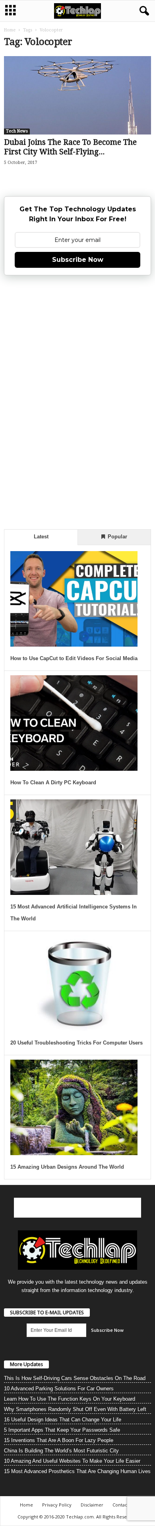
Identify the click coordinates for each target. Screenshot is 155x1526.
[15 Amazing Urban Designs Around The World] (74, 1107)
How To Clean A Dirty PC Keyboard (53, 782)
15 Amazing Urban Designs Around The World (67, 1167)
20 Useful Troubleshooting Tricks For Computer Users (76, 1043)
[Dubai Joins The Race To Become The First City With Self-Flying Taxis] (77, 95)
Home (9, 30)
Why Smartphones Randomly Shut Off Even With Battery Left (75, 1409)
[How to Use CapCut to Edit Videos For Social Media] (74, 599)
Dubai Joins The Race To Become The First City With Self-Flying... (70, 147)
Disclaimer (92, 1505)
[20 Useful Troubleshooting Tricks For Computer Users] (74, 983)
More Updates (26, 1364)
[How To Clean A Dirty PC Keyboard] (74, 723)
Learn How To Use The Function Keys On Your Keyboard (69, 1399)
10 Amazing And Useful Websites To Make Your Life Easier (72, 1461)
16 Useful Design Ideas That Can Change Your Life (62, 1420)
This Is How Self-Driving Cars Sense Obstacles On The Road (74, 1378)
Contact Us (123, 1505)
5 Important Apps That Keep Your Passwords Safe (62, 1430)
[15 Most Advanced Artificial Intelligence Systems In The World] (74, 847)
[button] (142, 11)
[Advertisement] (77, 401)
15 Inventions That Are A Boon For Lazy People (58, 1440)
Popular (116, 537)
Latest (41, 537)
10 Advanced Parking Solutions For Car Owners (59, 1389)
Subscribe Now (77, 259)
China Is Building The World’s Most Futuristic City (61, 1451)
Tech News (17, 131)
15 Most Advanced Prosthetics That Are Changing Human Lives (77, 1471)
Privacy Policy (57, 1505)
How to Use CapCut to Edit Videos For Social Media (74, 658)
